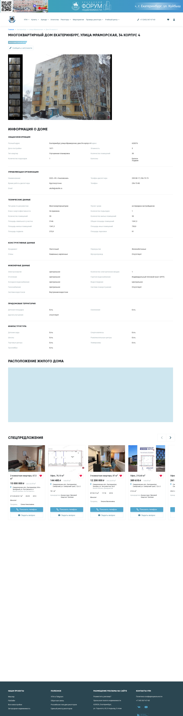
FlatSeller (11, 701)
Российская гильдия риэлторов (64, 705)
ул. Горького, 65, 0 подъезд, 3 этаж (107, 708)
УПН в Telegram (57, 697)
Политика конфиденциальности (149, 697)
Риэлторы (65, 20)
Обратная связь (57, 701)
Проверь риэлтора (94, 20)
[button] (161, 437)
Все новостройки (15, 705)
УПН (26, 20)
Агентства (55, 20)
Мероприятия (78, 20)
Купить (34, 20)
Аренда (44, 20)
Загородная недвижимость (19, 709)
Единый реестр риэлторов (61, 709)
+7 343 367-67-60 (143, 700)
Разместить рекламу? (102, 697)
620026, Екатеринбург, (102, 704)
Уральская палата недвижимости (107, 700)
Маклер (11, 697)
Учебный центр (111, 20)
